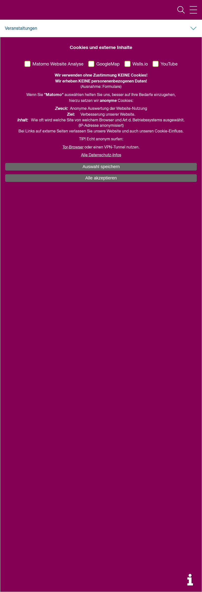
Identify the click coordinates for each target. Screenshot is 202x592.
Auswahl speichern (101, 166)
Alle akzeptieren (101, 178)
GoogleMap (108, 64)
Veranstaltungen (21, 28)
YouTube (169, 64)
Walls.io (140, 64)
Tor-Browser (73, 147)
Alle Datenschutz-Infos (101, 155)
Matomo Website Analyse (58, 64)
